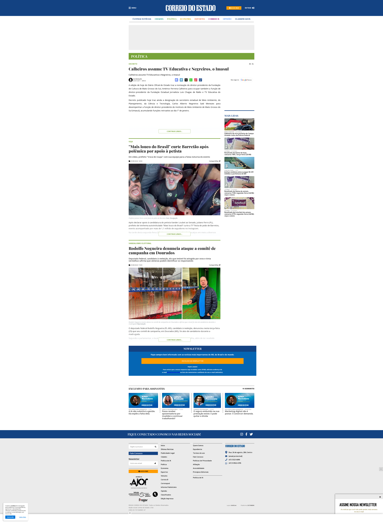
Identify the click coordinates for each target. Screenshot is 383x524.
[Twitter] (251, 434)
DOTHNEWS (251, 505)
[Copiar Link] (200, 80)
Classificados (242, 19)
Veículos (164, 476)
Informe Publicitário (169, 487)
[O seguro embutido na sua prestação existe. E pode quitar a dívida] (207, 400)
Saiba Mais (22, 517)
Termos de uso (199, 453)
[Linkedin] (181, 80)
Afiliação (196, 464)
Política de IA (166, 461)
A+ (250, 64)
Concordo (10, 517)
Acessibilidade (198, 468)
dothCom (233, 505)
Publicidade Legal (168, 453)
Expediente (197, 449)
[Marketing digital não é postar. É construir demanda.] (239, 400)
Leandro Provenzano (203, 409)
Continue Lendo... (174, 234)
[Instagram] (196, 80)
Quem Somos (198, 445)
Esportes (200, 19)
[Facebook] (177, 80)
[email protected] (173, 372)
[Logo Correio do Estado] (190, 7)
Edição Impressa (167, 498)
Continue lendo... (174, 131)
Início (163, 445)
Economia (185, 19)
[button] (214, 161)
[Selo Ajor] (143, 482)
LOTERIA (230, 151)
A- (253, 64)
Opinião (227, 19)
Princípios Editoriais (200, 472)
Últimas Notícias (142, 19)
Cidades (159, 19)
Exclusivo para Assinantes (140, 409)
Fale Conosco (198, 457)
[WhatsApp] (191, 80)
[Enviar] (155, 463)
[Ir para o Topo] (381, 469)
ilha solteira (231, 170)
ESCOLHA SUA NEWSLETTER (192, 361)
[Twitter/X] (186, 80)
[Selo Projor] (143, 497)
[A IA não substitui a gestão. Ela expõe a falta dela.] (143, 400)
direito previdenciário (172, 409)
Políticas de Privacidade (202, 461)
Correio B (213, 19)
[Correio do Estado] (239, 446)
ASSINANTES (249, 389)
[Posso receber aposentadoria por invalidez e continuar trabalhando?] (176, 400)
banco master (232, 132)
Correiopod (165, 483)
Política (171, 19)
